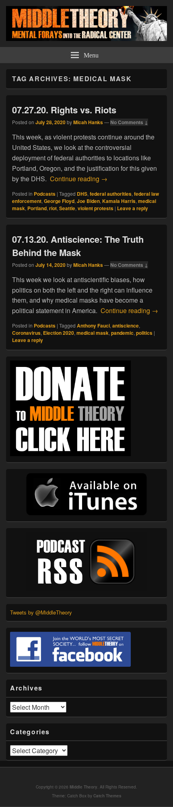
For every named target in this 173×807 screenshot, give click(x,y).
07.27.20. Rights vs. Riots (64, 109)
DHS (82, 193)
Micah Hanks (88, 122)
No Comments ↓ (129, 122)
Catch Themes (107, 796)
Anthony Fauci (93, 325)
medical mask (92, 332)
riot (53, 208)
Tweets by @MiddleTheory (41, 612)
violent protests (95, 208)
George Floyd (59, 201)
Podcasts (45, 193)
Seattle (67, 208)
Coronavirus (26, 332)
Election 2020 (58, 332)
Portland (37, 208)
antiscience (125, 325)
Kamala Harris (119, 201)
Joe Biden (88, 201)
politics (144, 332)
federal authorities (111, 193)
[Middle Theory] (86, 38)
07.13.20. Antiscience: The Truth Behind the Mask (78, 246)
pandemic (122, 332)
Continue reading (78, 178)
